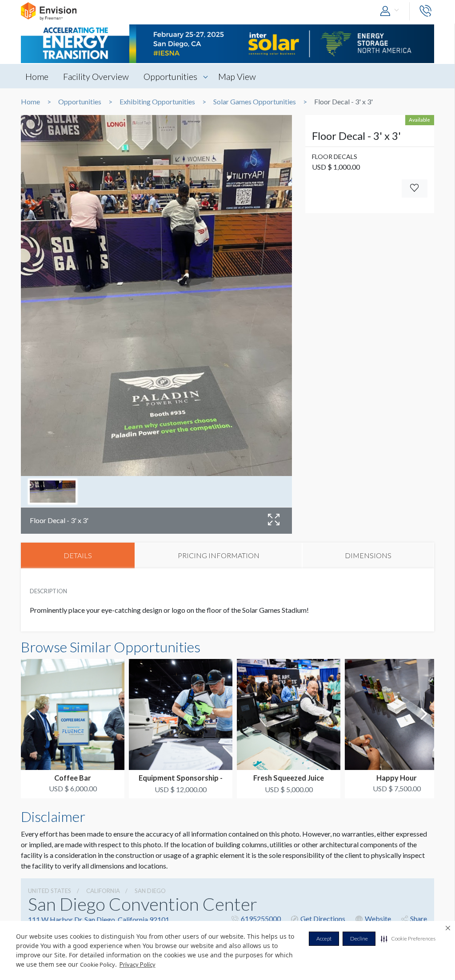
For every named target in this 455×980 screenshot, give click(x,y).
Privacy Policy (138, 964)
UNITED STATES (49, 890)
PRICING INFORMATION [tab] (218, 555)
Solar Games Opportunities (254, 101)
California (103, 890)
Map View (237, 76)
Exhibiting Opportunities (157, 101)
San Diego (150, 890)
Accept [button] (323, 938)
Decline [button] (359, 938)
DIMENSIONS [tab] (368, 555)
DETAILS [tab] (78, 555)
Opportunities (170, 76)
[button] (408, 939)
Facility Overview (96, 76)
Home (36, 76)
